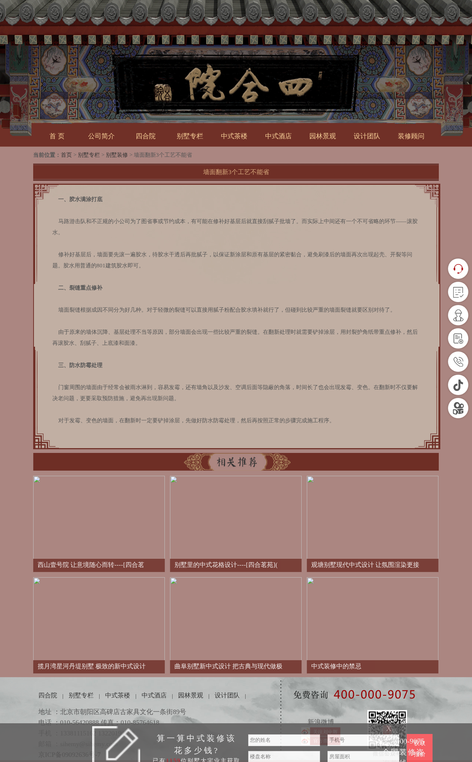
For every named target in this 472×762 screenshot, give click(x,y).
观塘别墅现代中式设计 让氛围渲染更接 (365, 564)
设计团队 (367, 136)
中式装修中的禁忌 (336, 666)
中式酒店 (278, 136)
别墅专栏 (190, 136)
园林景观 (322, 136)
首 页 (57, 136)
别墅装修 (117, 155)
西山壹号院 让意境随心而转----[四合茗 (91, 564)
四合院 (146, 136)
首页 (66, 155)
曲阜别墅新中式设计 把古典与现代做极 (228, 666)
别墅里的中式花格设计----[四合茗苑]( (226, 564)
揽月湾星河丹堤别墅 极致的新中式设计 (92, 666)
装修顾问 (411, 136)
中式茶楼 (234, 136)
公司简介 (101, 136)
